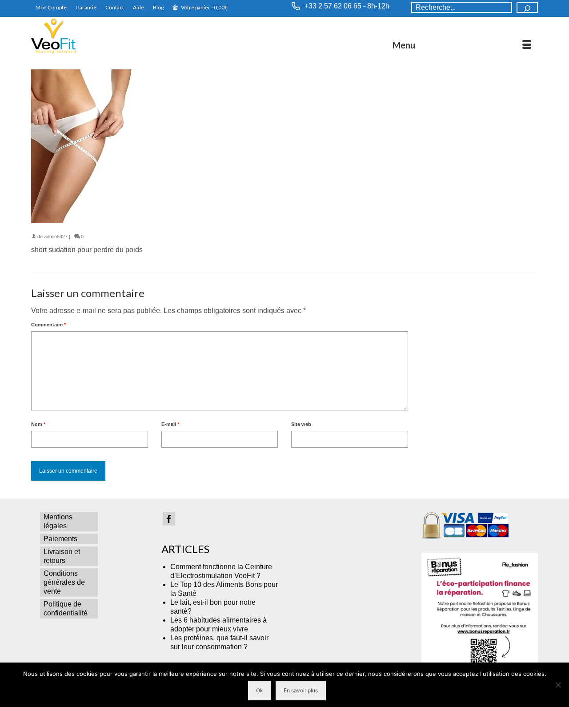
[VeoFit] (111, 36)
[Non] (557, 684)
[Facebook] (169, 519)
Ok (259, 690)
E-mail (170, 424)
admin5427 (56, 236)
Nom (38, 424)
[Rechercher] (527, 7)
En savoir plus (301, 690)
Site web (301, 424)
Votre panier (204, 7)
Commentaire (48, 324)
